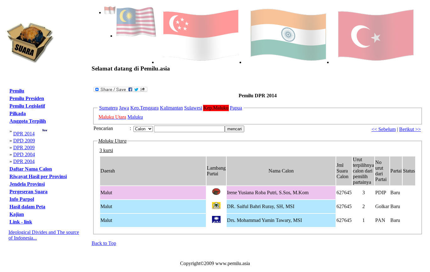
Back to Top (104, 243)
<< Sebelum (383, 129)
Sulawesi (193, 107)
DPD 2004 (24, 154)
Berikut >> (410, 129)
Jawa (124, 107)
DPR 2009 (24, 147)
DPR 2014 (24, 133)
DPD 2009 (24, 140)
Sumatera (108, 107)
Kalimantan (171, 107)
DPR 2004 (24, 161)
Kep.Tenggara (144, 107)
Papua (236, 107)
